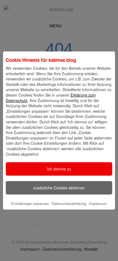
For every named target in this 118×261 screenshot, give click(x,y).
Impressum (98, 203)
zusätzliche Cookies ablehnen (59, 187)
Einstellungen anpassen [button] (30, 203)
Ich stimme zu (59, 169)
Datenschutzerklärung (69, 203)
